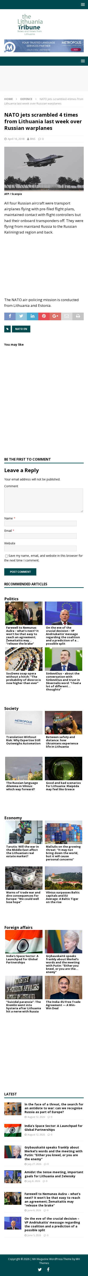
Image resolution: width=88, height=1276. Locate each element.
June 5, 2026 (34, 1235)
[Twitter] (40, 1269)
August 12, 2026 (36, 1116)
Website (9, 543)
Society (11, 708)
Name (9, 518)
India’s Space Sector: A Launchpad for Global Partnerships (53, 1128)
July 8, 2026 (34, 1181)
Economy (13, 817)
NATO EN (21, 329)
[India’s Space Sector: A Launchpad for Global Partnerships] (12, 1130)
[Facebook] (48, 1269)
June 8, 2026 (34, 1210)
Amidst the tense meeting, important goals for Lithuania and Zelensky (54, 1174)
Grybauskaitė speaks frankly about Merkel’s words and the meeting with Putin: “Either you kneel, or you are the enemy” (53, 1153)
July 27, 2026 (34, 1164)
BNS (32, 139)
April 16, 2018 (16, 139)
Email (8, 531)
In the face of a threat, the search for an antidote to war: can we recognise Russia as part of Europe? (54, 1108)
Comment (11, 486)
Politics (11, 598)
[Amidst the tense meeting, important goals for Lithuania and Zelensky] (12, 1176)
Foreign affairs (18, 927)
